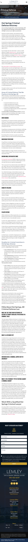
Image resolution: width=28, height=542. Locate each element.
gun (2, 287)
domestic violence (18, 55)
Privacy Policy (11, 540)
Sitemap (6, 540)
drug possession (12, 52)
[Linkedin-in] (14, 483)
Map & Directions (14, 494)
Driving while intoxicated (7, 159)
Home (2, 17)
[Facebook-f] (12, 483)
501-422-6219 (14, 478)
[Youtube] (17, 483)
